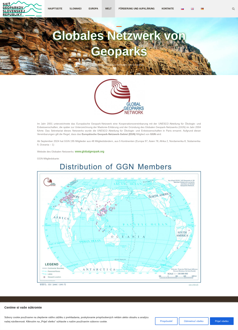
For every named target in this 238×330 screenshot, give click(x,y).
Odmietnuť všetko (194, 321)
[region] (119, 316)
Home (98, 64)
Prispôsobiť (166, 321)
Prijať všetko (222, 321)
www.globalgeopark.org (89, 151)
